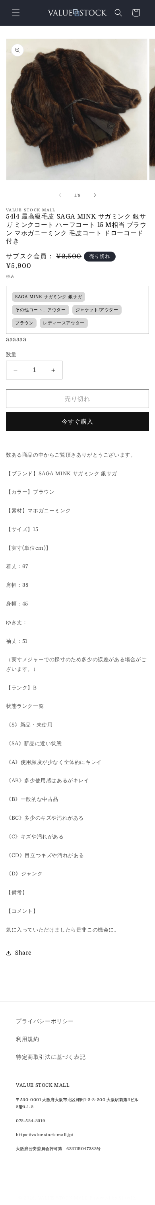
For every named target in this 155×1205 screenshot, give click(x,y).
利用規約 (27, 1039)
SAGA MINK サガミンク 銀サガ (48, 297)
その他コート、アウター (40, 310)
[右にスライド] (95, 195)
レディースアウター (63, 323)
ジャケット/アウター (97, 310)
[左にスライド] (60, 195)
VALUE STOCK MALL (63, 1198)
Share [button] (23, 952)
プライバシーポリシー (45, 1021)
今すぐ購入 (77, 421)
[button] (16, 12)
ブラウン (24, 323)
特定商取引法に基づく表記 (50, 1057)
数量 (11, 354)
